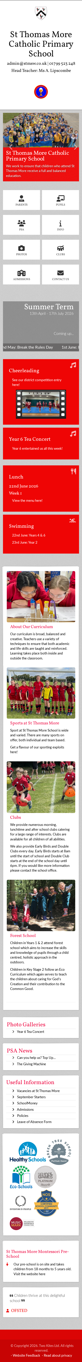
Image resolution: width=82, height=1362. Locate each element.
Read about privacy (58, 1355)
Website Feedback (26, 1355)
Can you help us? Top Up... (36, 1057)
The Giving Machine (31, 1064)
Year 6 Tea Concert (30, 1031)
